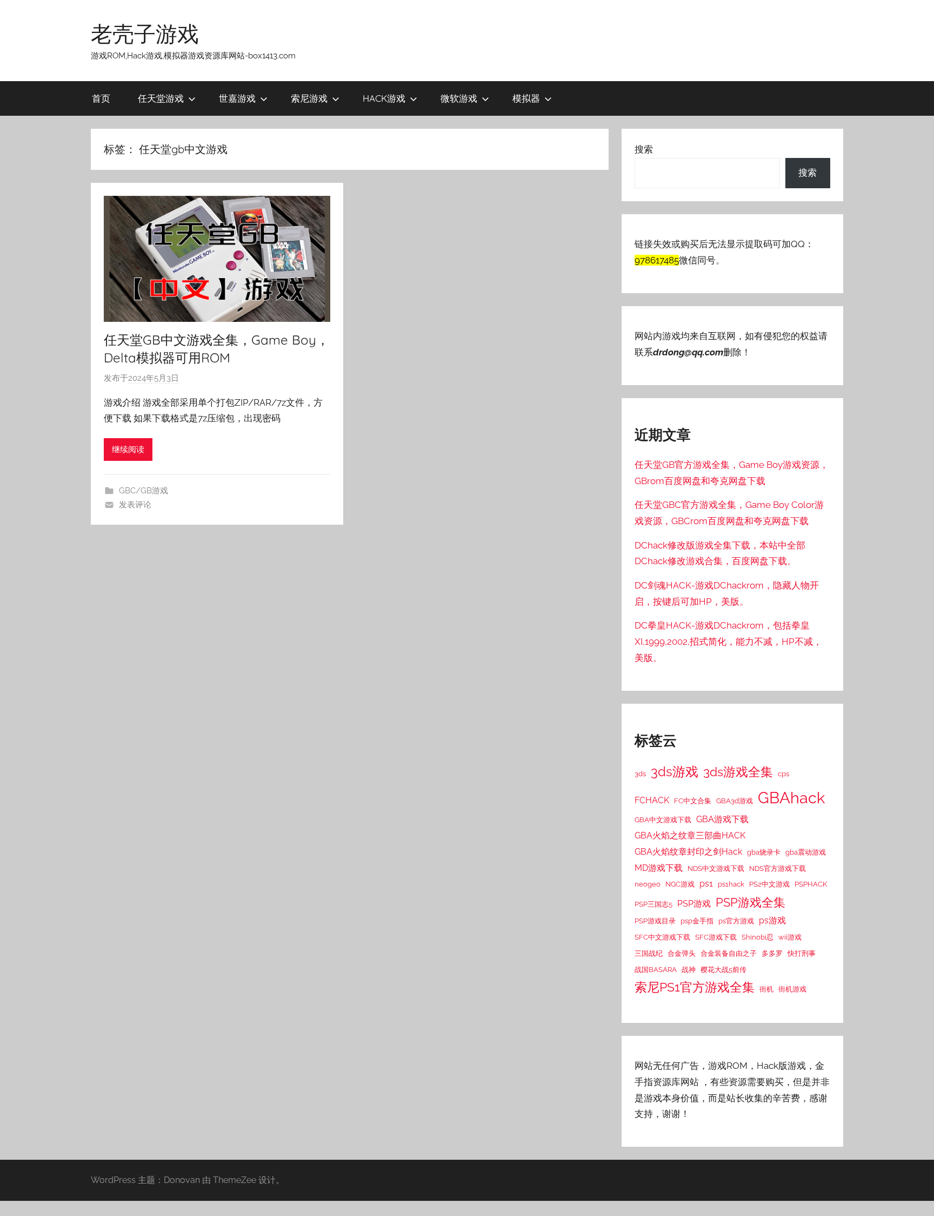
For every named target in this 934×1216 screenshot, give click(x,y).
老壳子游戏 (145, 33)
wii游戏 (790, 937)
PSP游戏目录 (655, 920)
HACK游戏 (384, 98)
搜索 (644, 149)
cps (783, 773)
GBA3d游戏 (734, 800)
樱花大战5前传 (723, 969)
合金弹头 (682, 953)
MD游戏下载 (659, 868)
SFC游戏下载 (716, 937)
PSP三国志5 (653, 904)
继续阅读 (128, 449)
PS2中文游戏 (769, 884)
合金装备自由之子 (728, 953)
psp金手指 (697, 920)
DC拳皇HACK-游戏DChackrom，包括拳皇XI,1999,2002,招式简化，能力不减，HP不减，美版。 (728, 641)
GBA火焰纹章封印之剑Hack (688, 852)
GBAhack (791, 797)
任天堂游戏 (161, 98)
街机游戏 (792, 988)
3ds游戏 (674, 771)
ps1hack (731, 884)
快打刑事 (802, 953)
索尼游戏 (309, 98)
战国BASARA (656, 969)
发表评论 (135, 505)
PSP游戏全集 (750, 902)
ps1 (706, 883)
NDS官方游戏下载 (777, 868)
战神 (689, 969)
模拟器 (526, 98)
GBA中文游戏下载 (663, 819)
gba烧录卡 (763, 852)
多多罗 (772, 953)
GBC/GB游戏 (143, 490)
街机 (766, 988)
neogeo (648, 884)
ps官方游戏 (736, 920)
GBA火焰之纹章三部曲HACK (690, 835)
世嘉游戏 (237, 98)
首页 (101, 98)
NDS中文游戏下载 (716, 868)
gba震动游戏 (805, 852)
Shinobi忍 (757, 937)
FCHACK (652, 800)
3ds (640, 773)
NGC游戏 (680, 884)
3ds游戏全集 (738, 772)
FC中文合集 (692, 800)
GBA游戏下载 (722, 819)
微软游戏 (459, 98)
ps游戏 (772, 920)
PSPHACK (811, 884)
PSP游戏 (694, 903)
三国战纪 (649, 953)
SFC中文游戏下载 (662, 937)
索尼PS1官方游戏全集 (695, 987)
